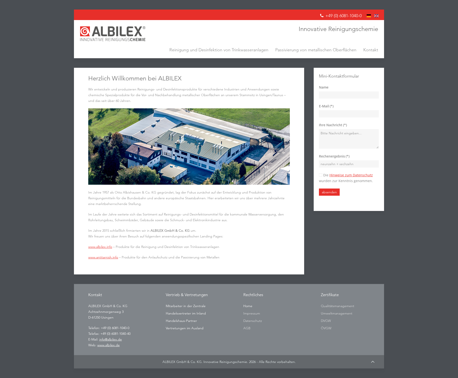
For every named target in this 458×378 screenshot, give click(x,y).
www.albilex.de (108, 345)
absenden (329, 192)
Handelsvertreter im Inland (186, 313)
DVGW (326, 321)
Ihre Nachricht (333, 125)
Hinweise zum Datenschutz (351, 175)
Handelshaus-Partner (181, 321)
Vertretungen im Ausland (184, 328)
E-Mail (326, 106)
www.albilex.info (100, 247)
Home (247, 306)
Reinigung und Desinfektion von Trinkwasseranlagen (218, 49)
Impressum (251, 313)
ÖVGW (326, 328)
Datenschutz (252, 321)
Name (323, 87)
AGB (246, 328)
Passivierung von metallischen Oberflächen (315, 49)
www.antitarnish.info (103, 257)
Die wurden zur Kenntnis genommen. (346, 178)
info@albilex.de (110, 339)
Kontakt (370, 49)
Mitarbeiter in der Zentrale (186, 306)
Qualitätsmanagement (337, 306)
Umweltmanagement (336, 313)
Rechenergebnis (334, 156)
